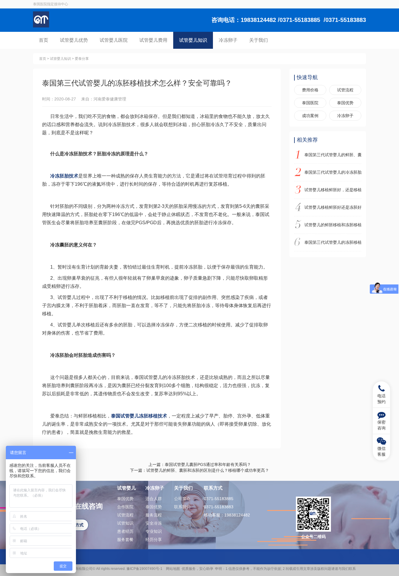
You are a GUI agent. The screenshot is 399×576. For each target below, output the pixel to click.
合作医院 (125, 506)
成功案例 (310, 115)
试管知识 (125, 523)
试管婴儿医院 (114, 40)
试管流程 (345, 90)
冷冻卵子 (228, 40)
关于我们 (258, 40)
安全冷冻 (153, 523)
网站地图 (173, 569)
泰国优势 (345, 102)
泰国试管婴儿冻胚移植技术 (139, 415)
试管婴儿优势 (74, 40)
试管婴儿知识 (193, 40)
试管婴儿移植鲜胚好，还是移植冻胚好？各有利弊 (333, 189)
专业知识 (153, 531)
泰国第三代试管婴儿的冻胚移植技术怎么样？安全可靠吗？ (333, 242)
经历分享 (153, 539)
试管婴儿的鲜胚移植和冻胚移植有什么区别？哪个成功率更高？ (333, 224)
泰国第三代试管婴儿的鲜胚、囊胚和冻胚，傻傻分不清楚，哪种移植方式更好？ (333, 154)
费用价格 (310, 90)
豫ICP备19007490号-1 (145, 569)
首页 (43, 40)
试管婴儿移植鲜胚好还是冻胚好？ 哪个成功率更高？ (333, 207)
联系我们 (182, 506)
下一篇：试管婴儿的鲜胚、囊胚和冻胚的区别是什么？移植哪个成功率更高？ (199, 470)
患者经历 (125, 531)
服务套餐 (125, 539)
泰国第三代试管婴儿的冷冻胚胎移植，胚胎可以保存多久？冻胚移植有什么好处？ (333, 172)
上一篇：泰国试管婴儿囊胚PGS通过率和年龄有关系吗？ (199, 464)
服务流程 (153, 515)
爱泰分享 (82, 59)
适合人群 (153, 498)
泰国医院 (310, 102)
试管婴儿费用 (153, 40)
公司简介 (182, 498)
